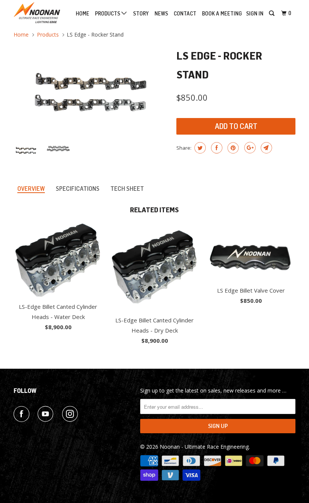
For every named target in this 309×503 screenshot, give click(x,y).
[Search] (272, 13)
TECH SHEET (127, 188)
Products (108, 14)
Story (141, 14)
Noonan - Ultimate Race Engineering (204, 446)
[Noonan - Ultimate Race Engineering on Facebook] (23, 414)
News (161, 14)
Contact (185, 14)
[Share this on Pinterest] (232, 147)
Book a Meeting (222, 14)
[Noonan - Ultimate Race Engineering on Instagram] (71, 414)
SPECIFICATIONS (77, 188)
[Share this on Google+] (248, 147)
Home (82, 14)
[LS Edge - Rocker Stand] (91, 90)
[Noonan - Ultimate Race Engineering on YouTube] (47, 414)
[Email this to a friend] (265, 147)
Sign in (254, 14)
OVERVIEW (31, 188)
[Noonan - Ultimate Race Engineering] (37, 12)
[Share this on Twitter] (199, 147)
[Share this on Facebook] (215, 147)
